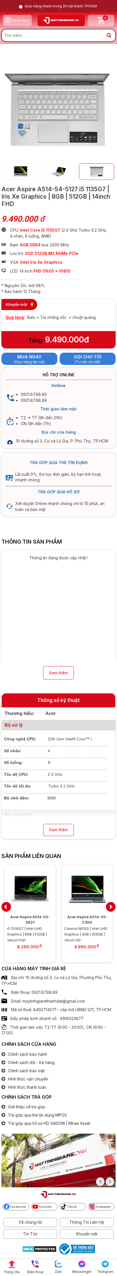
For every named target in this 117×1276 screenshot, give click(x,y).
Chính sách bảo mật (26, 1070)
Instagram (102, 1207)
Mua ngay (29, 356)
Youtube (45, 1207)
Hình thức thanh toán (26, 1087)
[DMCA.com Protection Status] (39, 1250)
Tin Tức (30, 1233)
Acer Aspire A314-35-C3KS (87, 919)
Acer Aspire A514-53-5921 (30, 919)
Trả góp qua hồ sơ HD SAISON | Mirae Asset (48, 1123)
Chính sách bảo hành (27, 1054)
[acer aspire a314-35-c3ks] (87, 888)
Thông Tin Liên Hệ (86, 1222)
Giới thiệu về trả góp (26, 1106)
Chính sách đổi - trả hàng (31, 1062)
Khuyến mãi (86, 1233)
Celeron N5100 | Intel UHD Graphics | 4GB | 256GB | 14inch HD (85, 934)
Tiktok (72, 1207)
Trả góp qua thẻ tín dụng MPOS (37, 1115)
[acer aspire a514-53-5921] (30, 888)
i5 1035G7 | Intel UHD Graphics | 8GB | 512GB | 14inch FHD (27, 934)
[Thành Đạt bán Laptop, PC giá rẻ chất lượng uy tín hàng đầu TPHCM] (61, 20)
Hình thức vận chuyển (27, 1079)
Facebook (18, 1207)
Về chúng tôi (30, 1222)
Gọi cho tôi (87, 356)
